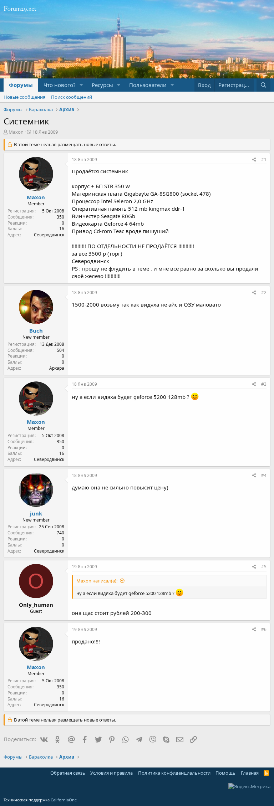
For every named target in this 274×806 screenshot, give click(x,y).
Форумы (21, 84)
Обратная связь (67, 773)
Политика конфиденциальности (174, 773)
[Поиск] (263, 85)
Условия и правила (111, 773)
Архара (56, 368)
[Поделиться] (254, 160)
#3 (264, 384)
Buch (36, 330)
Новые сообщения (24, 97)
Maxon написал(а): (96, 580)
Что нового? (60, 84)
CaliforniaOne (64, 799)
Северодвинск (49, 235)
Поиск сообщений (71, 97)
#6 (264, 629)
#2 (264, 292)
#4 (264, 475)
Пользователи (148, 84)
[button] (81, 85)
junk (36, 513)
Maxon (16, 132)
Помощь (225, 773)
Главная (250, 773)
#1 (264, 159)
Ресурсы (102, 84)
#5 (264, 567)
